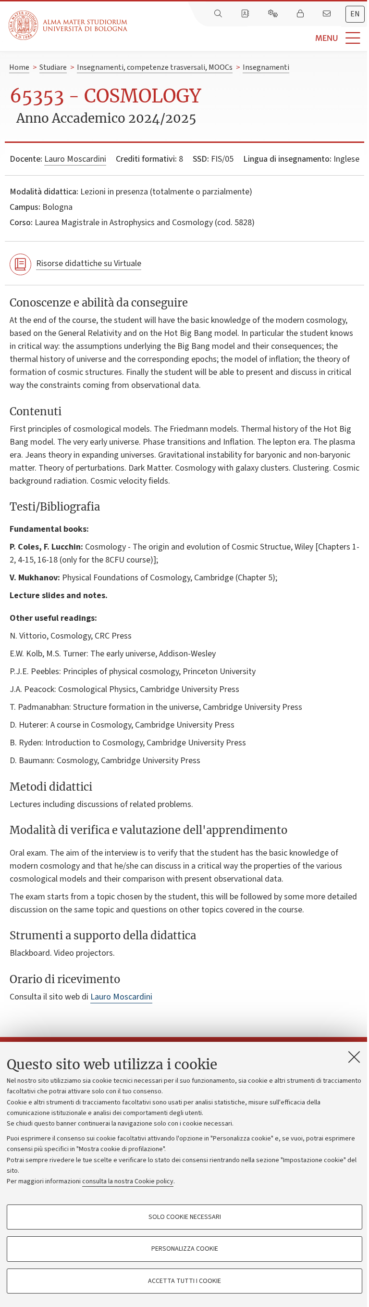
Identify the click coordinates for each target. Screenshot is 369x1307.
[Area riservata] (301, 14)
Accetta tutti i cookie (184, 1281)
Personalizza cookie (184, 1249)
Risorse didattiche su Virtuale (88, 263)
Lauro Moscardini (75, 159)
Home (19, 67)
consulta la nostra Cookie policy (127, 1181)
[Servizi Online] (273, 14)
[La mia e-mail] (327, 14)
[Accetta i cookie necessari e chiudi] (354, 1056)
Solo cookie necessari (184, 1217)
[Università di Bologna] (69, 25)
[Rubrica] (246, 14)
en (355, 14)
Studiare (53, 67)
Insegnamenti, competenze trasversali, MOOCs (155, 67)
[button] (248, 38)
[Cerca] (219, 14)
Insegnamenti (266, 67)
